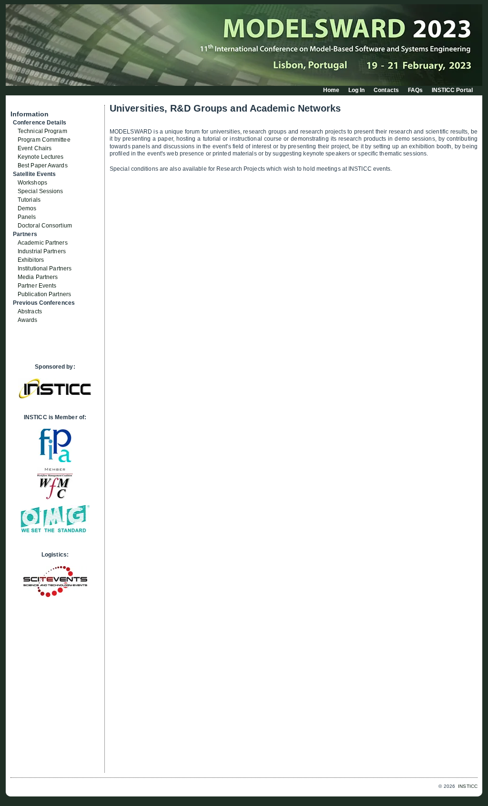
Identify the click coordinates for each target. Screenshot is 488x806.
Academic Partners (43, 242)
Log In (356, 90)
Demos (27, 208)
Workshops (32, 182)
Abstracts (30, 311)
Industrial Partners (42, 251)
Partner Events (37, 285)
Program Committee (44, 139)
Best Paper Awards (43, 165)
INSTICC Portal (452, 90)
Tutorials (29, 199)
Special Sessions (40, 191)
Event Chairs (34, 148)
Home (331, 90)
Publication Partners (44, 294)
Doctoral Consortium (45, 225)
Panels (27, 217)
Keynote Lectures (41, 157)
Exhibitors (31, 260)
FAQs (415, 90)
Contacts (386, 90)
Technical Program (42, 131)
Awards (28, 320)
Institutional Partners (44, 268)
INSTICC (468, 786)
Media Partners (38, 277)
